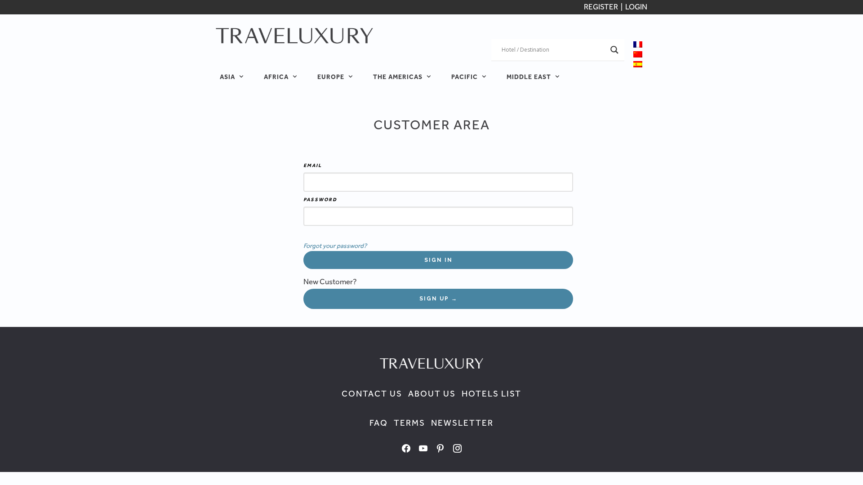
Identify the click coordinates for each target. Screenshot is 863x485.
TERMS (409, 423)
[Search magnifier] (614, 50)
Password (320, 199)
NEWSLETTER (462, 423)
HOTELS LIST (491, 393)
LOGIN (636, 6)
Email (312, 165)
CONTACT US (372, 393)
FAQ (378, 423)
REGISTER (601, 6)
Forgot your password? (335, 245)
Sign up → (438, 298)
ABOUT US (432, 393)
